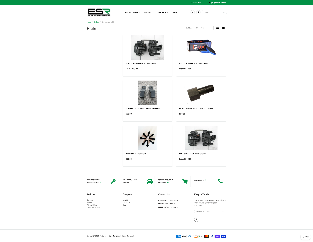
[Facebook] (196, 219)
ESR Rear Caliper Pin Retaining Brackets (143, 108)
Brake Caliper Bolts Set (136, 153)
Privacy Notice (92, 205)
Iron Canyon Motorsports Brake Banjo (196, 108)
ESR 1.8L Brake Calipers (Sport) (192, 153)
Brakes (96, 22)
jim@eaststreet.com (218, 2)
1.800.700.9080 (199, 2)
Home (89, 22)
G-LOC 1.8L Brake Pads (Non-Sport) (193, 63)
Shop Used (161, 12)
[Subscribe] (223, 211)
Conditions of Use (93, 207)
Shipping (90, 200)
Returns (90, 202)
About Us (126, 200)
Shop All (175, 12)
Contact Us (127, 202)
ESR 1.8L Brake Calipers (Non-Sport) (141, 63)
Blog (124, 205)
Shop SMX (147, 12)
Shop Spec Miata (131, 12)
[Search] (224, 12)
